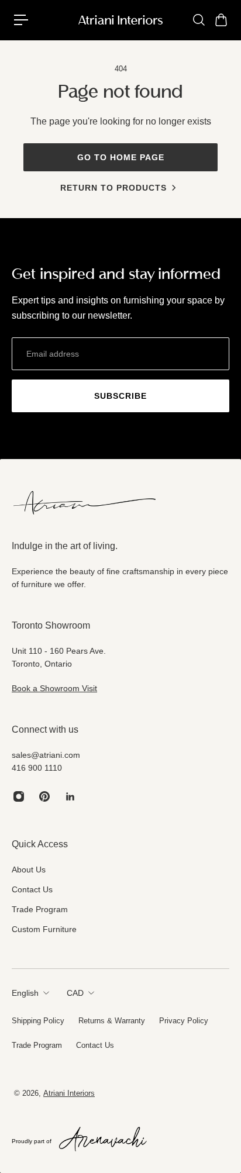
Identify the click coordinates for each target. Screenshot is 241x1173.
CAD (75, 993)
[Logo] (120, 20)
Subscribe (120, 396)
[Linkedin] (70, 796)
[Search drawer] (198, 20)
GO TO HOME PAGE (120, 157)
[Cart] (220, 20)
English (25, 993)
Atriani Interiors (69, 1093)
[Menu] (21, 20)
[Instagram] (19, 796)
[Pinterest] (44, 796)
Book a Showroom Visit (54, 688)
